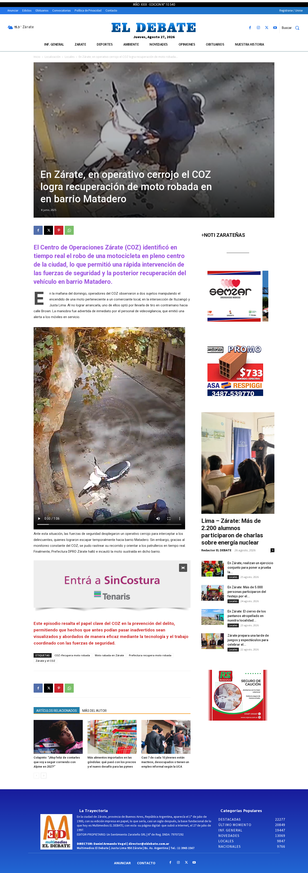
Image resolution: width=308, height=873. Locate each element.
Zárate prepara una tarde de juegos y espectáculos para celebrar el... (248, 640)
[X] (267, 28)
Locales (69, 57)
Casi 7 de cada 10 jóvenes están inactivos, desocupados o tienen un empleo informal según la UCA (165, 762)
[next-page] (43, 775)
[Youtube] (275, 28)
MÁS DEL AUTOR (94, 710)
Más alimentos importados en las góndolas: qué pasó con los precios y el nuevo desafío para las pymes (111, 762)
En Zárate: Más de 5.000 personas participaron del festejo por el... (247, 591)
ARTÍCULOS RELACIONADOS (56, 710)
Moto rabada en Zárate (109, 655)
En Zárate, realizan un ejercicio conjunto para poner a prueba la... (250, 567)
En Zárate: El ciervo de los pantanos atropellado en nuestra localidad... (247, 616)
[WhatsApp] (69, 230)
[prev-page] (36, 775)
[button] (292, 27)
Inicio (37, 57)
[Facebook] (250, 28)
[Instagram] (258, 28)
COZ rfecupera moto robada (72, 655)
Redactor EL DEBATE (216, 550)
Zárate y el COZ (45, 660)
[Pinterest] (58, 230)
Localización (52, 57)
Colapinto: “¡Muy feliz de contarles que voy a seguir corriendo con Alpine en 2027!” (57, 762)
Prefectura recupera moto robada (150, 655)
